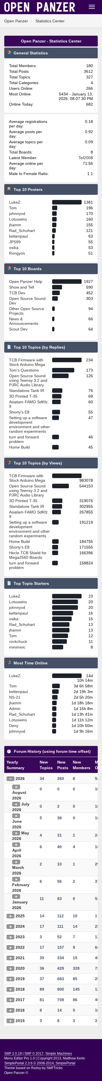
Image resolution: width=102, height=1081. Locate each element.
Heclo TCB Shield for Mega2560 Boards (27, 555)
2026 (20, 778)
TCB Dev (17, 293)
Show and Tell (21, 287)
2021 (20, 958)
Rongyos (17, 253)
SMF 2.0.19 (13, 1054)
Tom (13, 208)
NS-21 (14, 697)
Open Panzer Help (25, 281)
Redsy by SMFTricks (47, 1068)
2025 (20, 916)
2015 (20, 1020)
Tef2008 (85, 157)
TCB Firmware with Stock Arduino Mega (27, 362)
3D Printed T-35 (23, 396)
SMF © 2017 (34, 1054)
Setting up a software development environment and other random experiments (29, 424)
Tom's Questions (24, 370)
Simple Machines (58, 1054)
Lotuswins (18, 219)
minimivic (17, 647)
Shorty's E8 (19, 412)
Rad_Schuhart (22, 230)
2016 (20, 1010)
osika (13, 247)
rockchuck (18, 641)
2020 (20, 968)
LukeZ (14, 202)
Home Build (19, 447)
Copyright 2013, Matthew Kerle (61, 1058)
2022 (20, 947)
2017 (20, 999)
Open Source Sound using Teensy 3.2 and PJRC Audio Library (28, 380)
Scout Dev (18, 329)
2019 (20, 978)
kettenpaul (18, 236)
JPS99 (15, 242)
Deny (13, 725)
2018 (20, 989)
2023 (20, 937)
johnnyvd (17, 213)
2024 (20, 926)
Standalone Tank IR (26, 390)
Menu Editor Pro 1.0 (19, 1058)
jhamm (15, 225)
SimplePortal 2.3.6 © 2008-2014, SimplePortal (39, 1063)
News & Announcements (23, 321)
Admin (14, 708)
